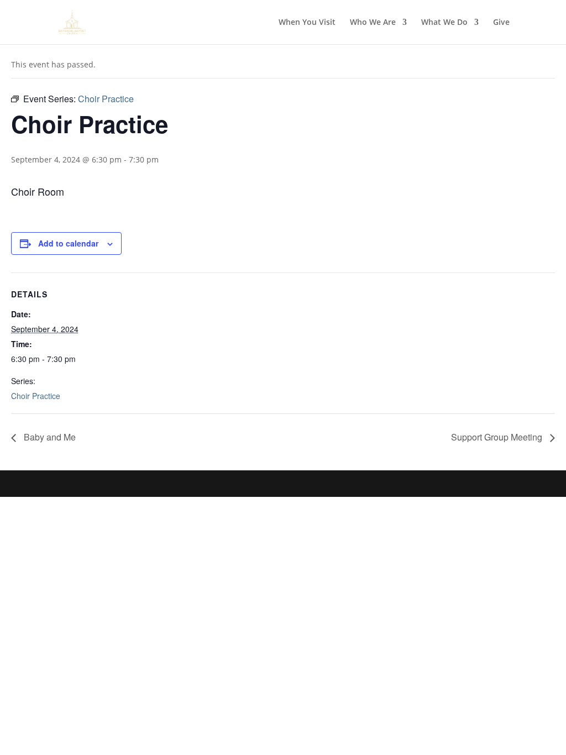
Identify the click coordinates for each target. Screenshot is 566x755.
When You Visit (307, 22)
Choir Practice (35, 395)
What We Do (444, 22)
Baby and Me (49, 437)
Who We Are (373, 22)
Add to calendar (68, 243)
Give (501, 22)
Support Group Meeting (497, 437)
